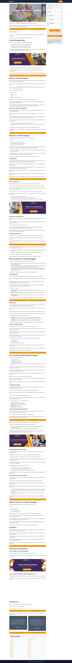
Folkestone (29, 650)
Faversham (29, 642)
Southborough (12, 652)
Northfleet (11, 641)
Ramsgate (29, 654)
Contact (61, 1)
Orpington (13, 608)
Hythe (29, 649)
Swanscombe (12, 640)
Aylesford (11, 649)
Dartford (22, 608)
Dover (29, 653)
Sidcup (19, 608)
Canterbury (29, 646)
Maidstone (11, 655)
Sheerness (29, 641)
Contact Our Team (27, 244)
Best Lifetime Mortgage (12, 34)
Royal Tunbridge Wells (31, 638)
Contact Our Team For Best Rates (27, 75)
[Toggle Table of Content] (17, 32)
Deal (28, 656)
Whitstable (29, 645)
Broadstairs (29, 657)
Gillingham (12, 656)
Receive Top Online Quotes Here (27, 610)
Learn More (27, 300)
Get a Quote (27, 15)
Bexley (10, 608)
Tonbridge (11, 648)
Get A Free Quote (27, 632)
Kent (11, 653)
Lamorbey (16, 608)
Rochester (11, 645)
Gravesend (12, 644)
